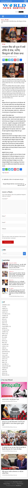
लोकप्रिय (15, 263)
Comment (5, 198)
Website (4, 228)
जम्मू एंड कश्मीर (5, 326)
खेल (3, 319)
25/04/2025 (5, 401)
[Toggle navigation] (3, 16)
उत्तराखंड (4, 315)
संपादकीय (4, 367)
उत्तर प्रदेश (4, 314)
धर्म (2, 339)
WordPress (18, 485)
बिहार (3, 342)
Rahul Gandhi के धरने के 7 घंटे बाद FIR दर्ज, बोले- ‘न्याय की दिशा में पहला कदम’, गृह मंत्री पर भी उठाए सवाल (17, 274)
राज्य (3, 355)
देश (12, 263)
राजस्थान (4, 353)
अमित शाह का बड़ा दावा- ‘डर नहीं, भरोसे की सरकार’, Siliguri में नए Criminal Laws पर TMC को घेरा (17, 266)
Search (24, 253)
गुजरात (3, 321)
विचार (3, 360)
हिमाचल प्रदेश (5, 375)
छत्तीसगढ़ (4, 324)
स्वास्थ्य (3, 371)
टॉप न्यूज (3, 44)
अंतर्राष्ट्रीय (4, 305)
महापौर (3, 348)
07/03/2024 (5, 56)
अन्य (3, 306)
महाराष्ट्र (4, 350)
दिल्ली (3, 333)
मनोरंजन (4, 346)
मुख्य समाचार (4, 351)
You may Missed (7, 380)
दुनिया (3, 335)
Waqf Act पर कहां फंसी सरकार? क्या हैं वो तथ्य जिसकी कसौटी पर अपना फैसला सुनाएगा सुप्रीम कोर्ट (13, 423)
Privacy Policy (7, 483)
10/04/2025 (5, 475)
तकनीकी (3, 332)
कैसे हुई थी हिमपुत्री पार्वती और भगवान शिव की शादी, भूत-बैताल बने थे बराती (13, 184)
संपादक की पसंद (5, 366)
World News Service (12, 56)
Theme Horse (20, 483)
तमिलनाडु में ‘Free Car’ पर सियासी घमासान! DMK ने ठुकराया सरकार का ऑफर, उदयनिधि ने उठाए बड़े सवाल (17, 283)
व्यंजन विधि (4, 364)
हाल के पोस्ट (6, 260)
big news (7, 172)
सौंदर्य (3, 369)
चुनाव (3, 323)
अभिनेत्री (4, 310)
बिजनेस (3, 341)
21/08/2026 (11, 269)
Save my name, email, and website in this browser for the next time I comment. (14, 237)
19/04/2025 (5, 427)
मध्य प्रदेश (4, 344)
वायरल (3, 358)
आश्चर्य (3, 312)
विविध (3, 362)
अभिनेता (3, 308)
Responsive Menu (25, 1)
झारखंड (3, 328)
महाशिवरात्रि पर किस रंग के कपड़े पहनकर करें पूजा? (13, 179)
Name (4, 216)
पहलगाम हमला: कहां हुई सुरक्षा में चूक (10, 399)
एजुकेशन (4, 317)
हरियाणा (3, 373)
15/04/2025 (5, 451)
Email (3, 222)
